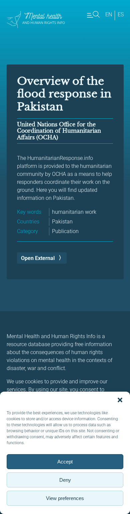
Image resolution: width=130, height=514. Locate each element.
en (108, 14)
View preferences (65, 498)
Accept (65, 461)
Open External (38, 258)
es (121, 14)
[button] (120, 400)
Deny (65, 480)
